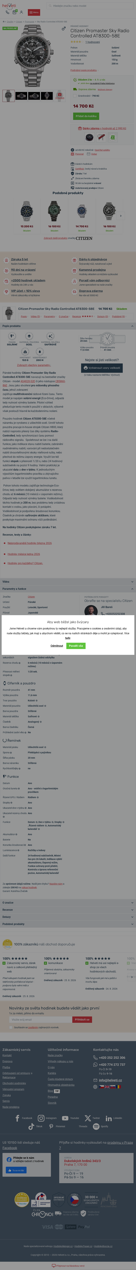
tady (67, 638)
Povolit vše (76, 645)
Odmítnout (57, 645)
